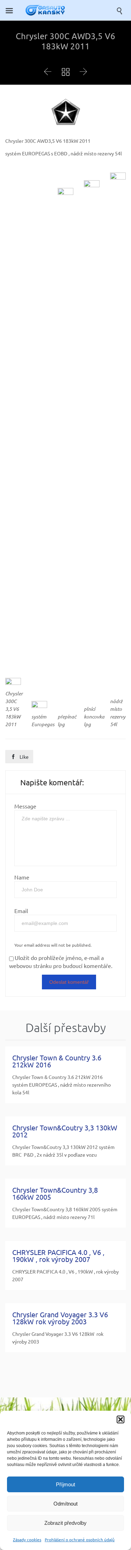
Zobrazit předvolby (65, 1523)
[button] (120, 1419)
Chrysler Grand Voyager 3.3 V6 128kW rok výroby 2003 (60, 1318)
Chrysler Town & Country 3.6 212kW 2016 (56, 1061)
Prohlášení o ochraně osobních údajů (80, 1539)
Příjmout (65, 1484)
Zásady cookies (27, 1539)
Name (21, 877)
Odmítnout (65, 1504)
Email (21, 910)
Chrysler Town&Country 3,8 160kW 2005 (55, 1193)
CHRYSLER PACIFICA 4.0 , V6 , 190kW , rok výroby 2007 (58, 1255)
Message (25, 805)
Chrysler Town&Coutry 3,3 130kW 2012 (64, 1131)
